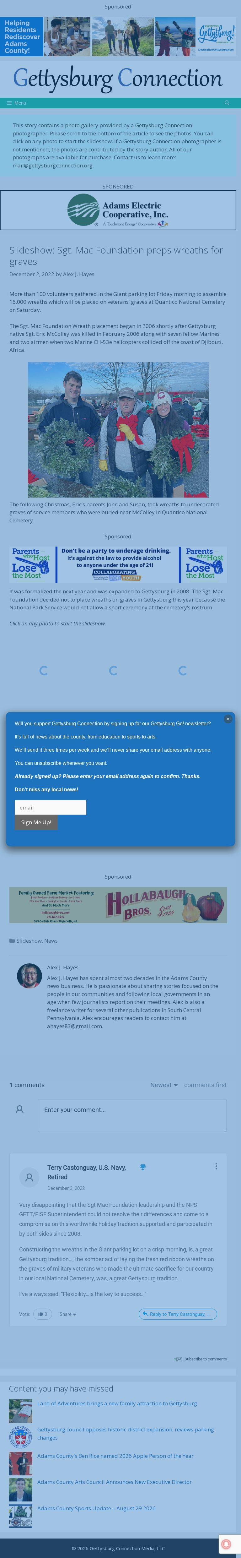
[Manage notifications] (226, 1544)
